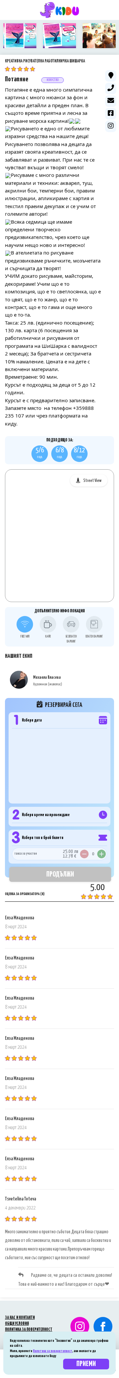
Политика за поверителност (52, 1351)
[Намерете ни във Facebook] (103, 1326)
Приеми (86, 1364)
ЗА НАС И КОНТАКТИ (20, 1318)
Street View (92, 481)
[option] (19, 35)
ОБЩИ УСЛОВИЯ (17, 1324)
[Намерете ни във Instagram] (77, 1326)
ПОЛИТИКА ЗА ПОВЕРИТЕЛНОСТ (28, 1330)
